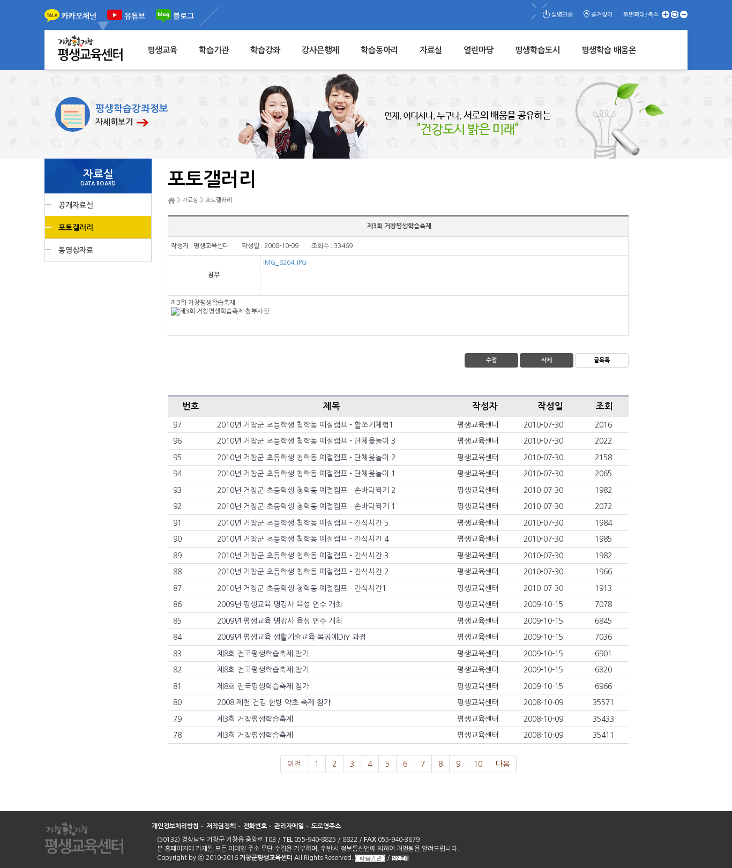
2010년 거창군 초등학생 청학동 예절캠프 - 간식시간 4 (303, 539)
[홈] (171, 200)
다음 (503, 764)
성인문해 (400, 858)
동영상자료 (75, 250)
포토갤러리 (75, 227)
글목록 (602, 360)
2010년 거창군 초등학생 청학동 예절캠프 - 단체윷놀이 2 (306, 457)
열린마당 (479, 50)
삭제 (546, 360)
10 (478, 764)
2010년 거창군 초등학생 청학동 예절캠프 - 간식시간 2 (303, 571)
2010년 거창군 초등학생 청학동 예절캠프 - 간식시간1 (301, 588)
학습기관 (214, 50)
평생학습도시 (537, 50)
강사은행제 (320, 50)
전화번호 (255, 826)
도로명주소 (326, 826)
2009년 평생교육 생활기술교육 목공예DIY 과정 (291, 637)
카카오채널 (79, 16)
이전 (294, 764)
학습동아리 (379, 50)
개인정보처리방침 (175, 826)
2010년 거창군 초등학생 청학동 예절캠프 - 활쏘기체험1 (305, 425)
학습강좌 (265, 50)
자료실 (431, 50)
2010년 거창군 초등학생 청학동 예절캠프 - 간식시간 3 (303, 555)
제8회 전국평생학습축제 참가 (263, 653)
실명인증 (562, 15)
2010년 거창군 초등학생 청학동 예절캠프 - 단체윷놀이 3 (306, 441)
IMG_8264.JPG (285, 262)
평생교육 (162, 50)
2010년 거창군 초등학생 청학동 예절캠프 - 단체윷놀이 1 (306, 473)
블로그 (183, 16)
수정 (491, 360)
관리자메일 (289, 826)
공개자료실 (75, 205)
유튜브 (134, 16)
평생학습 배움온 (608, 50)
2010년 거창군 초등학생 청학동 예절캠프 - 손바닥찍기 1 (306, 506)
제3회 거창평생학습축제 (255, 719)
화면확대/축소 (641, 15)
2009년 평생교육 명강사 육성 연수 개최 (279, 604)
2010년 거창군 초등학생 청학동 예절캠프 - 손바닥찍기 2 (306, 490)
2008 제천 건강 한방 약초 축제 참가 (274, 702)
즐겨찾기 (602, 15)
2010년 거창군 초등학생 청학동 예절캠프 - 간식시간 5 (303, 523)
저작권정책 (221, 826)
